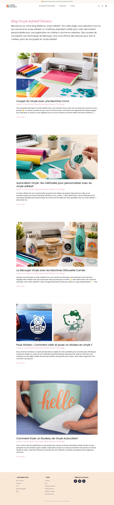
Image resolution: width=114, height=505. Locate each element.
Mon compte (20, 480)
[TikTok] (83, 481)
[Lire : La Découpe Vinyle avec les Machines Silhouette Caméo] (57, 244)
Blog (17, 491)
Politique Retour (49, 489)
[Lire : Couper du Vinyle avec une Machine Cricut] (57, 75)
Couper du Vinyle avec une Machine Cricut (42, 101)
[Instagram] (79, 481)
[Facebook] (75, 481)
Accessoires (62, 6)
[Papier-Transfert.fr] (11, 6)
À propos (18, 483)
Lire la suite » (20, 117)
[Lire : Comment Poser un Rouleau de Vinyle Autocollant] (57, 408)
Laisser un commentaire (25, 104)
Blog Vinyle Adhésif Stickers (45, 104)
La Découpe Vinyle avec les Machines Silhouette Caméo (50, 270)
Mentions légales (21, 489)
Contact (73, 6)
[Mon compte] (102, 6)
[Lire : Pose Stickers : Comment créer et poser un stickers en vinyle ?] (53, 322)
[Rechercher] (98, 6)
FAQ (46, 483)
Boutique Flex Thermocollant (47, 6)
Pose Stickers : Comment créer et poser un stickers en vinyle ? (54, 345)
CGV (17, 486)
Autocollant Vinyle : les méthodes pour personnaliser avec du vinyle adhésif (54, 184)
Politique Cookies (50, 491)
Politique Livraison (50, 486)
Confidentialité (49, 494)
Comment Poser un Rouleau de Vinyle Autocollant (47, 438)
